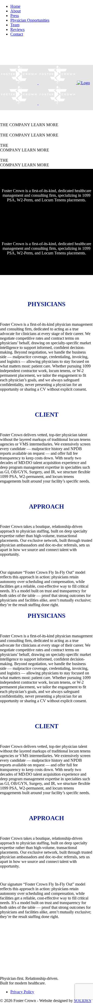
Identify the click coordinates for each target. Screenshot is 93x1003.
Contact (16, 34)
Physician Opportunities (29, 20)
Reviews (17, 29)
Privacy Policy (22, 992)
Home (15, 6)
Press (14, 15)
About (15, 11)
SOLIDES (82, 1000)
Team (14, 25)
